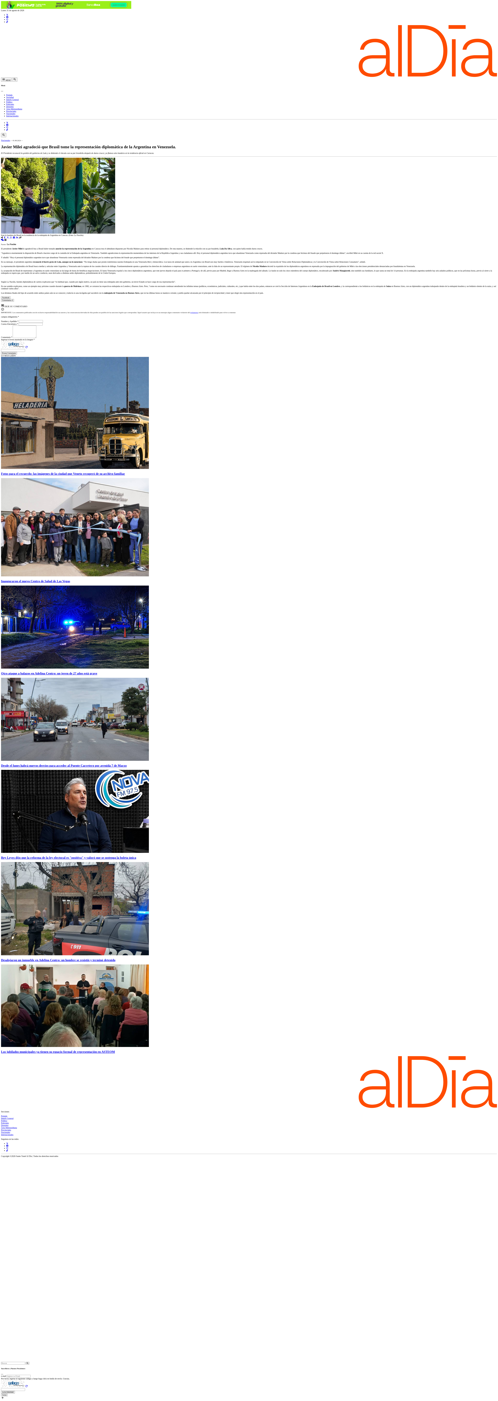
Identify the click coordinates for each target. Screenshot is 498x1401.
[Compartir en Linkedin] (17, 237)
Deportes (10, 107)
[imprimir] (5, 240)
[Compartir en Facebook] (4, 237)
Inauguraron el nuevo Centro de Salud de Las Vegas (35, 581)
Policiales (10, 104)
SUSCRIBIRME (8, 1392)
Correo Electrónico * (10, 324)
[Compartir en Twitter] (8, 237)
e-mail (3, 1376)
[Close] (2, 91)
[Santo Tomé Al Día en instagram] (7, 19)
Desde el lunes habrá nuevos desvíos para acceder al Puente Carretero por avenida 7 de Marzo (64, 765)
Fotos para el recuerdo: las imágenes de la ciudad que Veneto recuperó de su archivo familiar (63, 473)
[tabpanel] (249, 303)
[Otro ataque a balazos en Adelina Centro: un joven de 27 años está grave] (75, 668)
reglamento (194, 313)
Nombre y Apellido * (10, 321)
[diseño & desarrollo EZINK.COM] (249, 1361)
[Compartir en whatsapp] (11, 237)
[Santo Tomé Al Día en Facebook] (7, 17)
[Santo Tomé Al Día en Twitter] (7, 15)
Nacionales (10, 114)
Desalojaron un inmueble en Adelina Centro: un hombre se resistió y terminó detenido (58, 960)
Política (9, 102)
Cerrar (4, 1395)
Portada (9, 95)
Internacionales (12, 116)
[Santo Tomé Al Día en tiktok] (7, 22)
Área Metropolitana (14, 109)
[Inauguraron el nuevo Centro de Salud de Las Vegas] (75, 576)
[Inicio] (249, 76)
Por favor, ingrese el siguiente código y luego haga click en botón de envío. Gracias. (35, 1379)
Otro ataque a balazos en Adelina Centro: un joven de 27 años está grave (49, 673)
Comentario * (7, 337)
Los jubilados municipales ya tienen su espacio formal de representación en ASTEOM (58, 1051)
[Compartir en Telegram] (14, 237)
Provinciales (11, 111)
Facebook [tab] (5, 298)
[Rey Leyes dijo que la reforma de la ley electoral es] (75, 852)
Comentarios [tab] (7, 300)
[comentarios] (2, 240)
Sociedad (10, 97)
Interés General (12, 100)
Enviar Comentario (9, 353)
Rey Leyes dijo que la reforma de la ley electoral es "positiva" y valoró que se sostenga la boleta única (68, 857)
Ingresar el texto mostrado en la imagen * (18, 339)
